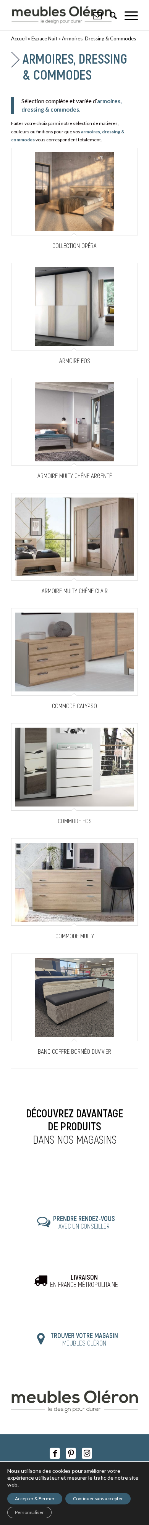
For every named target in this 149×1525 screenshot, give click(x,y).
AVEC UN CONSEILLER (84, 1222)
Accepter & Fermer (35, 1498)
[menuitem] (127, 15)
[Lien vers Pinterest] (71, 1453)
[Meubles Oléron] (61, 15)
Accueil (19, 38)
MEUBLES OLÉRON (84, 1339)
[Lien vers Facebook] (55, 1453)
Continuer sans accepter (98, 1498)
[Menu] (127, 15)
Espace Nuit (44, 38)
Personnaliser (29, 1512)
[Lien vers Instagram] (87, 1453)
